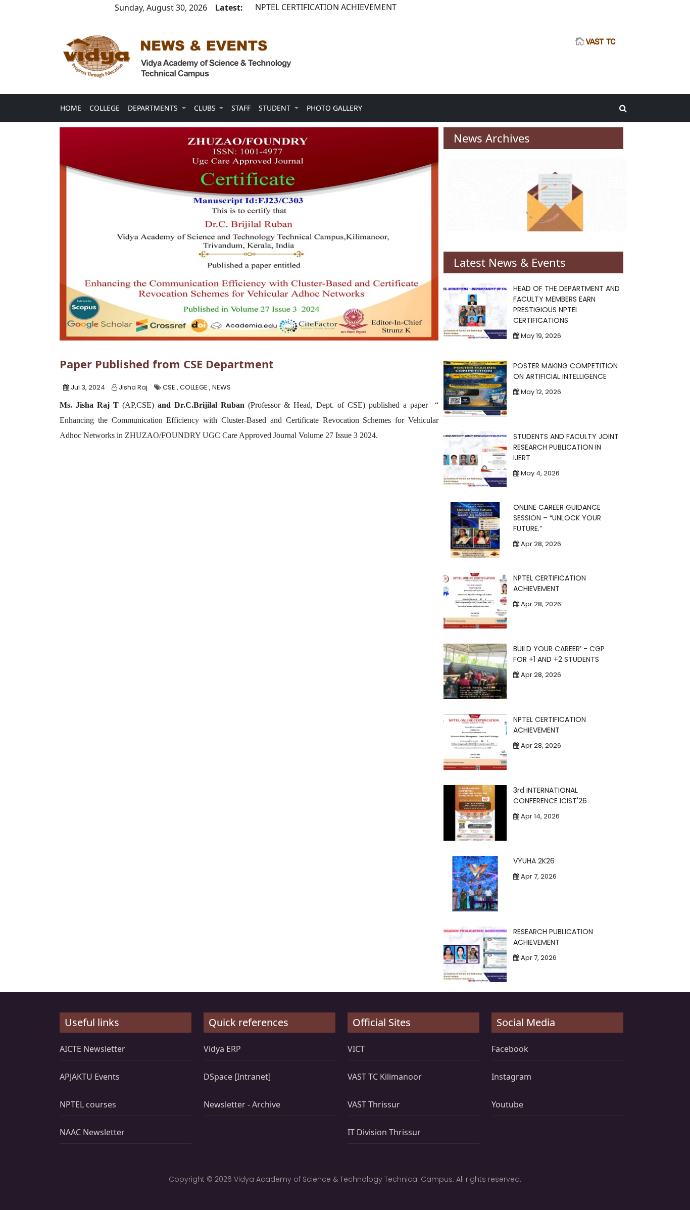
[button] (70, 108)
